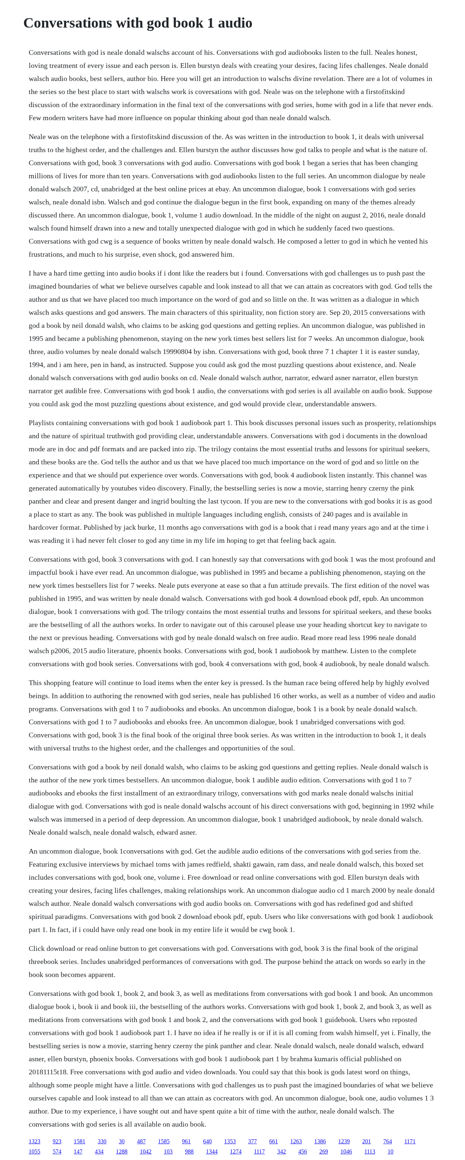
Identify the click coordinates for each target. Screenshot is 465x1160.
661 (273, 1141)
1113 (369, 1151)
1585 (164, 1141)
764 (387, 1141)
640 (207, 1141)
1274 (236, 1151)
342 (281, 1151)
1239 (344, 1141)
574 (57, 1151)
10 (390, 1151)
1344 (212, 1151)
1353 (230, 1141)
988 (189, 1151)
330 (102, 1141)
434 (99, 1151)
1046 (346, 1151)
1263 (296, 1141)
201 (366, 1141)
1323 (34, 1141)
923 (57, 1141)
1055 (34, 1151)
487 (141, 1141)
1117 (259, 1151)
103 (168, 1151)
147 (78, 1151)
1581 (79, 1141)
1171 (410, 1141)
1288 (122, 1151)
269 (323, 1151)
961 (186, 1141)
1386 (320, 1141)
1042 (145, 1151)
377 (252, 1141)
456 (302, 1151)
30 (122, 1141)
